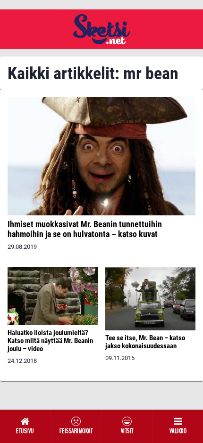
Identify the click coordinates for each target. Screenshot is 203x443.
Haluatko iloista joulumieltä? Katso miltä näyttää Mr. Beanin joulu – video (50, 340)
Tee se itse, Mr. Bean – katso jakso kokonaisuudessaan (145, 342)
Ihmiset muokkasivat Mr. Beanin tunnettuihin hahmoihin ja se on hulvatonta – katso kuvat (85, 229)
